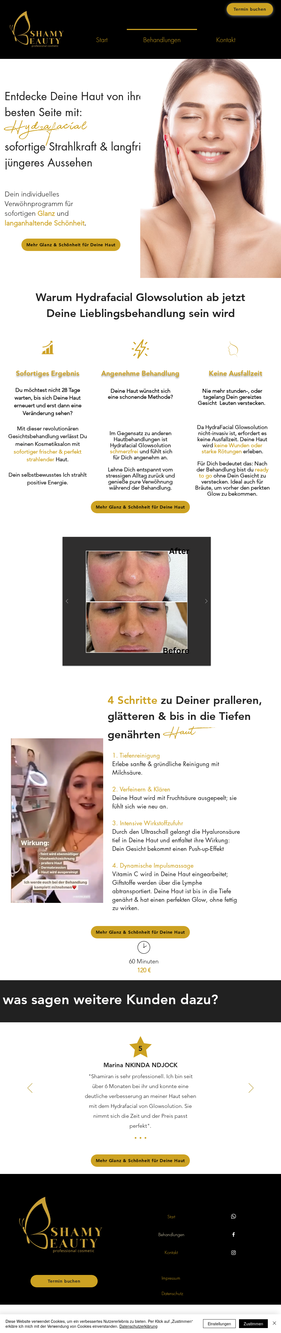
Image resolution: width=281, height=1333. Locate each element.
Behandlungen (171, 1234)
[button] (137, 601)
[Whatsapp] (234, 1216)
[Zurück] (29, 1088)
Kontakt (171, 1252)
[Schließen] (274, 1324)
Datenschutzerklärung (138, 1326)
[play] (198, 541)
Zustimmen (253, 1323)
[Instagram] (234, 1253)
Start (171, 1217)
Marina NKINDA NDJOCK (140, 1065)
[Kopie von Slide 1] (140, 1138)
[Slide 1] (135, 1138)
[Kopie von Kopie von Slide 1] (145, 1138)
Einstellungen (219, 1323)
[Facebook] (234, 1234)
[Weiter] (251, 1088)
